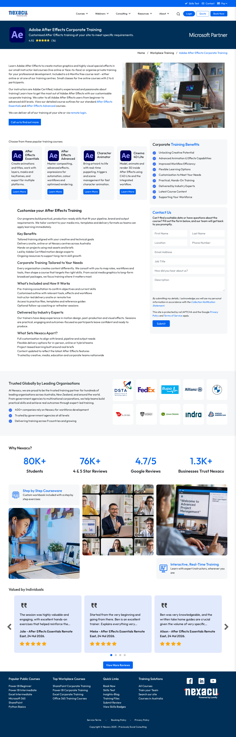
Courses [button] (80, 13)
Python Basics (17, 706)
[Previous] (8, 627)
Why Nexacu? (20, 448)
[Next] (227, 627)
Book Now (218, 13)
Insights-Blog (111, 694)
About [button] (162, 13)
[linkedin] (201, 681)
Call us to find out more (25, 122)
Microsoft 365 (17, 698)
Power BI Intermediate (23, 690)
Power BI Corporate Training (70, 690)
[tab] (111, 655)
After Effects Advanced (41, 105)
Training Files (111, 698)
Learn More (19, 191)
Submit (161, 323)
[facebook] (190, 681)
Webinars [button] (100, 13)
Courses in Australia (151, 698)
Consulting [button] (121, 13)
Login (189, 13)
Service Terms (94, 720)
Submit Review (112, 702)
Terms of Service (173, 315)
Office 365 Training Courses (70, 698)
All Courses (145, 686)
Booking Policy (118, 720)
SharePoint (15, 702)
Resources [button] (143, 13)
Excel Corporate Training (68, 694)
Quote (202, 13)
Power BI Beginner (20, 686)
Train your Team (148, 690)
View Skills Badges (114, 706)
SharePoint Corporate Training (72, 686)
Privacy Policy (142, 720)
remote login (78, 112)
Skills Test (109, 690)
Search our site (148, 694)
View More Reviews (118, 665)
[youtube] (213, 681)
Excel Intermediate (20, 694)
